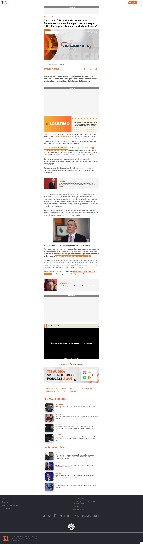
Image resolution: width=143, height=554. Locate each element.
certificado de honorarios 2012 (84, 501)
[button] (85, 69)
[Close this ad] (141, 543)
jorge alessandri (85, 388)
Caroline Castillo (51, 69)
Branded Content (79, 509)
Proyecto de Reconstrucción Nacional (61, 388)
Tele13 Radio (62, 148)
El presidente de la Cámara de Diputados (58, 134)
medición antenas (79, 504)
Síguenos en (63, 364)
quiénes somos (7, 498)
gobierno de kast (52, 392)
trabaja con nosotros (81, 498)
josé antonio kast (69, 392)
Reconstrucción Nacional (61, 137)
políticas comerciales (10, 505)
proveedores (6, 508)
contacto (76, 506)
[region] (71, 549)
